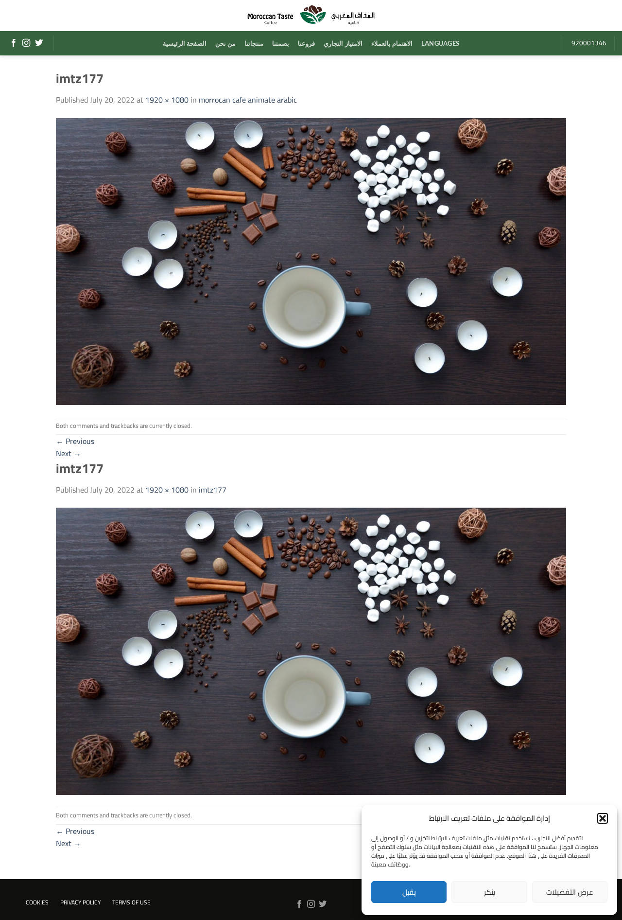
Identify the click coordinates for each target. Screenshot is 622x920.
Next (68, 453)
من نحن (225, 43)
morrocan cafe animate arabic (248, 99)
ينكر (489, 892)
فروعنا (306, 43)
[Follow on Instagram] (26, 43)
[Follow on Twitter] (39, 43)
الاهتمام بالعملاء (392, 43)
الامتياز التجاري (343, 43)
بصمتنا (280, 43)
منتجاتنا (253, 43)
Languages (440, 43)
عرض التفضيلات (569, 892)
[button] (602, 818)
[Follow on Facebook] (13, 43)
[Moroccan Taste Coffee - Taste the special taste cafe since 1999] (311, 15)
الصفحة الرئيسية (185, 43)
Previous (75, 441)
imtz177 (212, 489)
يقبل (409, 892)
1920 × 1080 (167, 99)
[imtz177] (311, 260)
